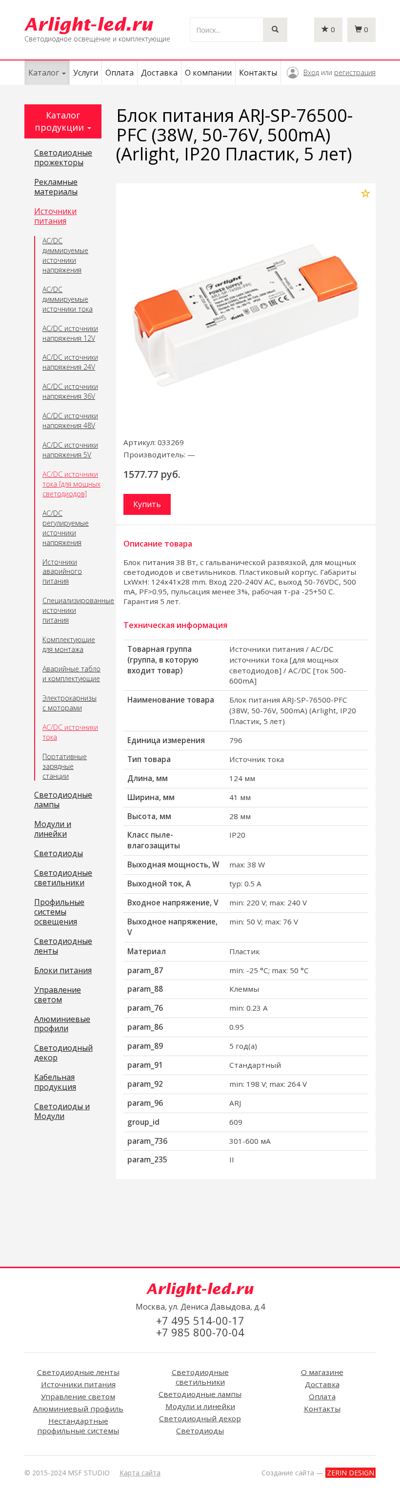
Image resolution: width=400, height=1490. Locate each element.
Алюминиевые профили (62, 1024)
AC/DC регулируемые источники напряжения (65, 528)
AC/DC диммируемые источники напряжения (65, 255)
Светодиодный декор (63, 1053)
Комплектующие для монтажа (68, 644)
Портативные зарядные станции (64, 766)
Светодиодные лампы (63, 800)
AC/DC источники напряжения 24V (70, 362)
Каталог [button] (44, 72)
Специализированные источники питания (71, 610)
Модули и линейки (52, 829)
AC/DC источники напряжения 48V (70, 420)
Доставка (159, 72)
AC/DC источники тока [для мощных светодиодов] (71, 484)
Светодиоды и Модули (62, 1111)
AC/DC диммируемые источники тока (67, 299)
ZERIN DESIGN (350, 1472)
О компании (208, 72)
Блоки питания (63, 971)
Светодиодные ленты (63, 946)
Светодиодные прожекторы (63, 158)
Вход (311, 72)
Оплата (119, 72)
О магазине (322, 1372)
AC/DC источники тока (70, 732)
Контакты (258, 72)
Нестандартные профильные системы (78, 1425)
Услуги (85, 72)
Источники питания (55, 216)
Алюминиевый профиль (78, 1408)
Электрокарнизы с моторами (69, 702)
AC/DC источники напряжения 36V (70, 391)
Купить (147, 504)
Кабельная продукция (55, 1082)
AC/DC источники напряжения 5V (70, 449)
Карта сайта (140, 1472)
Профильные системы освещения (59, 912)
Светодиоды (58, 854)
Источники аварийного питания (62, 571)
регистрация (355, 72)
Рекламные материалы (56, 187)
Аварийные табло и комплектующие (71, 673)
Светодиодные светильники (63, 878)
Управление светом (57, 995)
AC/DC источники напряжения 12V (70, 333)
